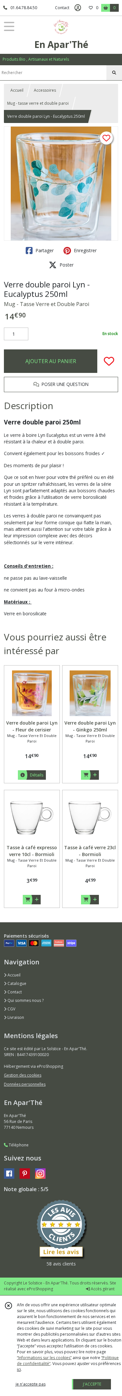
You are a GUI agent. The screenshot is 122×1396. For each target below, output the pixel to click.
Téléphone (18, 1145)
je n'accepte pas (31, 1384)
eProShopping (40, 1289)
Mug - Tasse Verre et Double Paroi (46, 304)
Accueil (16, 90)
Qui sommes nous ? (25, 1000)
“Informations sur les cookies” (44, 1357)
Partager (44, 250)
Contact (62, 7)
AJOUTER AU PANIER (50, 361)
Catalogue (16, 983)
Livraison (15, 1017)
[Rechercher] (114, 72)
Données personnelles (25, 1084)
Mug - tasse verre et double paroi (38, 103)
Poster (66, 265)
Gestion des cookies (22, 1075)
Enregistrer (85, 250)
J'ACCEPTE (92, 1384)
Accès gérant (102, 1289)
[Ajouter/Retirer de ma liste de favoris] (108, 361)
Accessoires (45, 90)
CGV (11, 1009)
